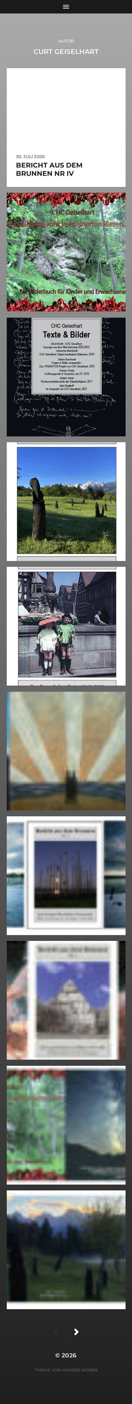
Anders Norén (80, 1369)
